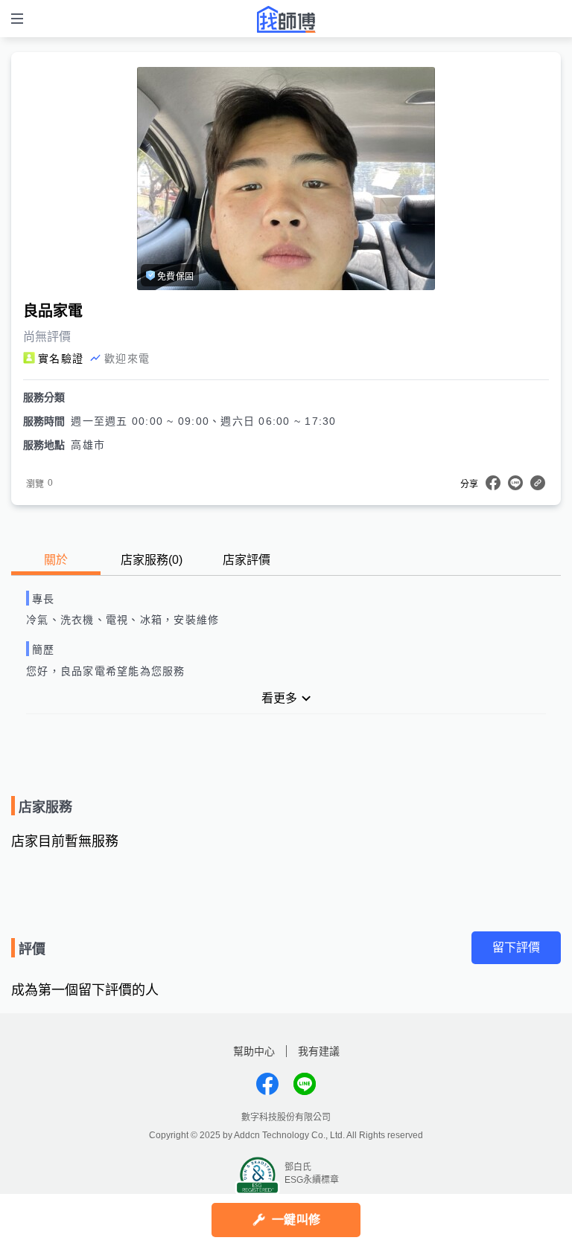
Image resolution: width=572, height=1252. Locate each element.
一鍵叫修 (296, 1219)
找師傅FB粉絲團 (267, 1084)
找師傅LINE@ (304, 1084)
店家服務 (151, 559)
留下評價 (516, 947)
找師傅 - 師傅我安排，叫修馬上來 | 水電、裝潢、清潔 (286, 19)
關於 (56, 559)
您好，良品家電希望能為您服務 (105, 671)
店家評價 (246, 559)
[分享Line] (515, 482)
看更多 (279, 698)
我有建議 (319, 1051)
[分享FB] (493, 482)
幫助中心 (254, 1051)
